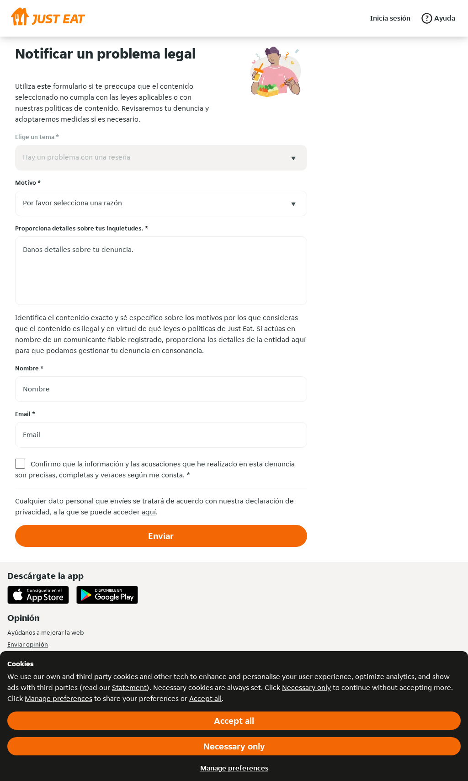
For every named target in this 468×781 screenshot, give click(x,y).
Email (25, 414)
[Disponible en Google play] (107, 595)
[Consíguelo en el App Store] (38, 595)
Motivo (28, 182)
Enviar (161, 536)
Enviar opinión (27, 644)
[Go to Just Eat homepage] (48, 18)
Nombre (29, 368)
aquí (149, 512)
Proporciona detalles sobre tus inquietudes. (81, 228)
